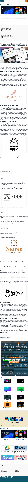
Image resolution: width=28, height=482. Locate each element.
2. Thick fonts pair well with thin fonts (6, 28)
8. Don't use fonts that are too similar (6, 35)
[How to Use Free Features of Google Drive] (7, 448)
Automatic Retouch (3, 470)
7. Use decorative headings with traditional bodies (7, 34)
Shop (15, 465)
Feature (2, 465)
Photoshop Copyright (17, 470)
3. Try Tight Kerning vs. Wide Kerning (6, 29)
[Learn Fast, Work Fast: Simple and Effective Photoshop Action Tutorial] (20, 448)
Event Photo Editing (3, 472)
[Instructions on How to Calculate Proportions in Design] (20, 457)
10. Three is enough (3, 37)
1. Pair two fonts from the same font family (6, 27)
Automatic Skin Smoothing (4, 471)
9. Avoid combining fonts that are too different (7, 36)
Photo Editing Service (17, 471)
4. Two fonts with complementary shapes (6, 30)
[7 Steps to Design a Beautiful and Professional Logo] (7, 457)
